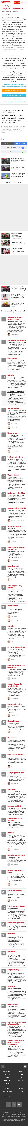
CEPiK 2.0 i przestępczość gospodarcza (16, 666)
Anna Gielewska (14, 579)
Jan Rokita (13, 541)
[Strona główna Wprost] (5, 2)
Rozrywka (7, 1080)
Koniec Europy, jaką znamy (16, 855)
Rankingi (7, 1083)
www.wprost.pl (13, 1122)
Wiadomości (7, 1071)
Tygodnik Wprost (5, 139)
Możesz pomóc (12, 738)
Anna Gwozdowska (15, 864)
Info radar (10, 375)
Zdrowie (7, 1074)
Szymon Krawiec (14, 766)
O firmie (7, 1088)
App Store (4, 122)
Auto (7, 1077)
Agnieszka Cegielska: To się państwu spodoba (16, 1023)
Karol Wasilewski (14, 783)
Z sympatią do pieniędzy (15, 773)
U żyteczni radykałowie (15, 457)
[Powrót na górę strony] (25, 1066)
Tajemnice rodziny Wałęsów (16, 508)
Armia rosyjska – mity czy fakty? (14, 587)
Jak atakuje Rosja (13, 566)
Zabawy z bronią (12, 606)
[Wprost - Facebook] (8, 1104)
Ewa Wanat (13, 641)
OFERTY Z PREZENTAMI (14, 95)
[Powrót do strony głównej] (2, 1066)
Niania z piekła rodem (14, 704)
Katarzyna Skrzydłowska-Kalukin (17, 520)
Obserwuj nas (13, 147)
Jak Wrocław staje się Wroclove (14, 819)
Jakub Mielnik (14, 616)
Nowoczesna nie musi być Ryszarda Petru (15, 548)
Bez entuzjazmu (12, 1004)
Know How (10, 833)
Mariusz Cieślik (14, 423)
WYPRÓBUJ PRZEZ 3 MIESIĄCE (14, 91)
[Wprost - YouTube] (19, 1104)
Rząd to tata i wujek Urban (16, 493)
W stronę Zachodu (13, 475)
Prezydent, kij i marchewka (16, 647)
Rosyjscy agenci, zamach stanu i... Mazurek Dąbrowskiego (15, 1042)
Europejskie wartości (14, 526)
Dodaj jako (13, 152)
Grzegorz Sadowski (15, 849)
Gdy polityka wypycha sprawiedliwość (14, 685)
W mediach (11, 986)
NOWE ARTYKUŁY (14, 102)
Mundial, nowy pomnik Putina (14, 871)
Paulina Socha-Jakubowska (17, 732)
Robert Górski (14, 427)
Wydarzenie (11, 934)
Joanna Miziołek (14, 620)
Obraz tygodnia (12, 358)
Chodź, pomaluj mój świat (15, 923)
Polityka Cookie (7, 1096)
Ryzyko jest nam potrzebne (16, 906)
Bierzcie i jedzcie (13, 721)
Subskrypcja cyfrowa (7, 1091)
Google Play (11, 122)
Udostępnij (22, 143)
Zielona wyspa (12, 433)
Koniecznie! (11, 952)
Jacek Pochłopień (14, 334)
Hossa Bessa (11, 789)
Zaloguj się (19, 99)
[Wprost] (1, 6)
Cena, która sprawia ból (15, 754)
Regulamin (7, 1093)
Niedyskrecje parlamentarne (16, 340)
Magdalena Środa (14, 451)
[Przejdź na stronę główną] (0, 2)
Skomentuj (7, 143)
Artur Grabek (13, 678)
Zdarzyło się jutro (13, 408)
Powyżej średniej (13, 970)
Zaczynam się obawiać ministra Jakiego (14, 318)
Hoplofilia (10, 626)
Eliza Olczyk (13, 659)
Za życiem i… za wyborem (15, 392)
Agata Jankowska (15, 715)
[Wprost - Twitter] (14, 1104)
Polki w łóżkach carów (14, 891)
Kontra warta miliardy (14, 806)
